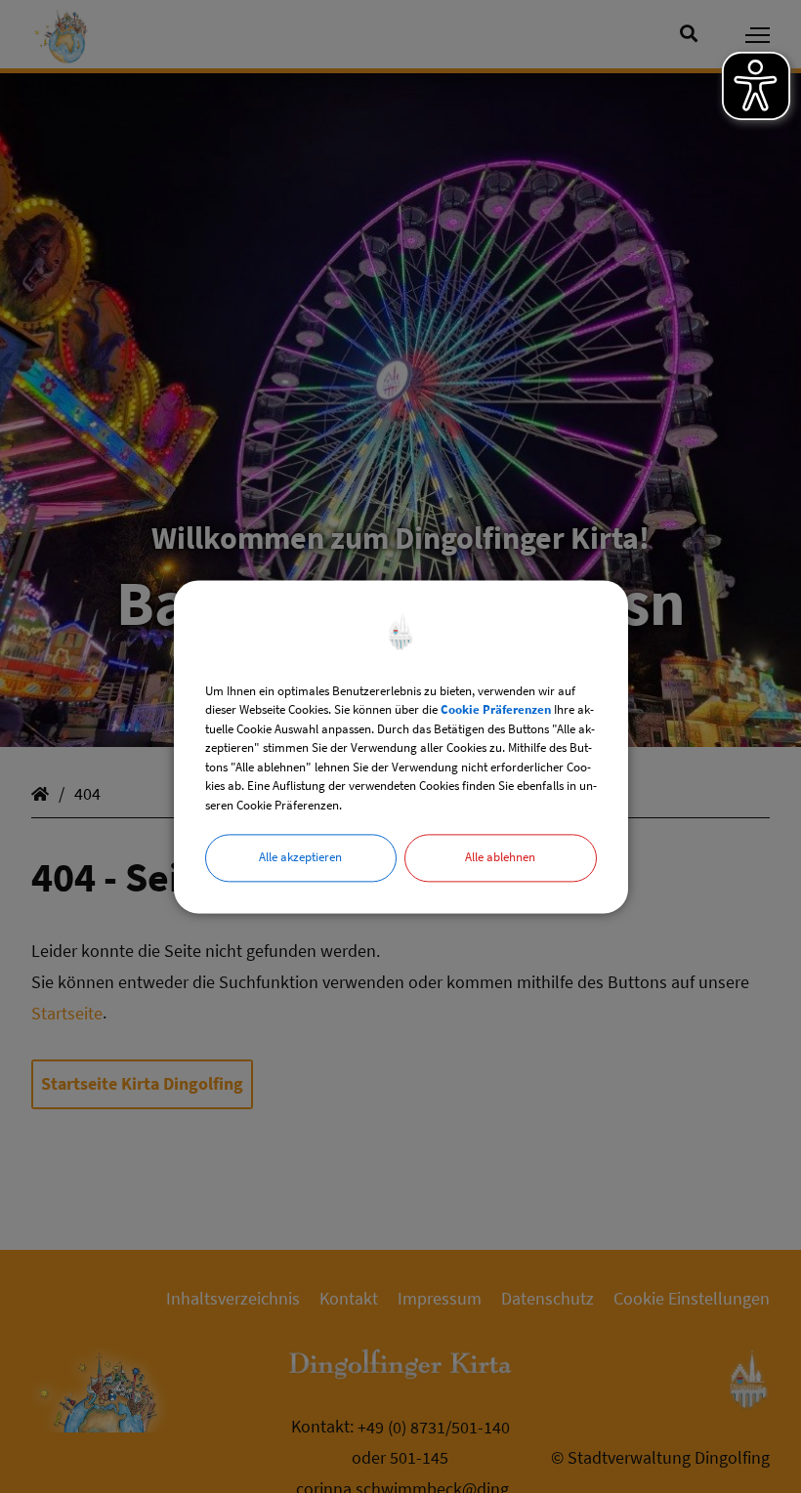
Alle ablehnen (500, 857)
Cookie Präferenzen (496, 709)
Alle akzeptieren (300, 857)
